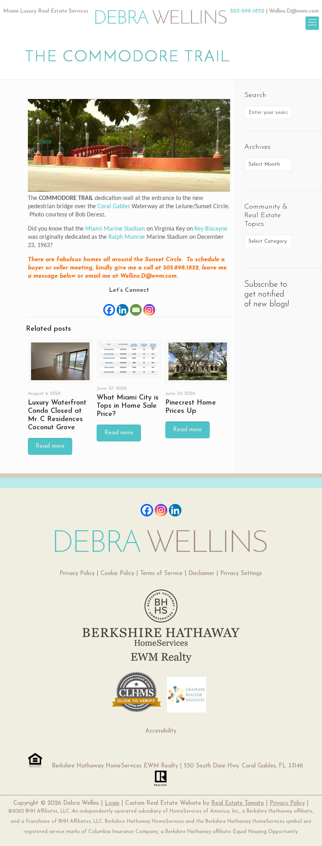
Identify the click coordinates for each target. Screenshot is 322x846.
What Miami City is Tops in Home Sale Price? (128, 406)
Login (112, 803)
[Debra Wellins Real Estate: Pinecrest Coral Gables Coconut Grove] (161, 13)
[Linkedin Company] (175, 510)
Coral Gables (113, 206)
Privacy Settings (241, 574)
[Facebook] (109, 306)
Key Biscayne (210, 229)
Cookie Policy (117, 574)
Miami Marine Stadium (115, 229)
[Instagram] (149, 306)
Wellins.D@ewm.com (294, 11)
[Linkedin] (122, 306)
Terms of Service (161, 574)
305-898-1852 (247, 11)
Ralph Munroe (126, 237)
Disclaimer (201, 574)
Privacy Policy (77, 574)
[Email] (136, 306)
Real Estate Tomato (237, 803)
